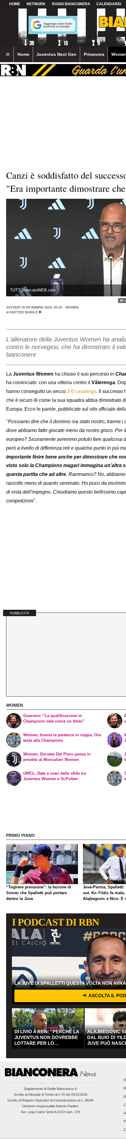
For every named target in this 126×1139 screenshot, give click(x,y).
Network (36, 4)
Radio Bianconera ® (62, 1089)
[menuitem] (7, 54)
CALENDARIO (108, 4)
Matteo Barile (24, 312)
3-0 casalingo (81, 391)
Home (14, 4)
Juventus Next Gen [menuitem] (56, 54)
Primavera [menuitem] (94, 54)
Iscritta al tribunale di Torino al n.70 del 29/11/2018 (50, 1094)
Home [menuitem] (23, 54)
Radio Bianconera (71, 4)
